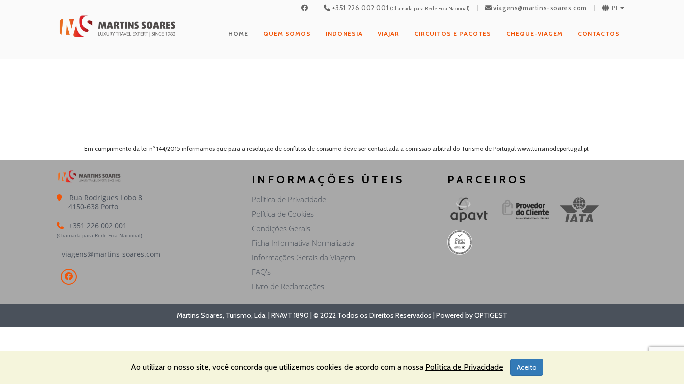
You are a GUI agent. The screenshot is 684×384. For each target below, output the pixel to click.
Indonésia (344, 34)
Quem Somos (287, 34)
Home (238, 34)
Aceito (527, 367)
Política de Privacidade (289, 199)
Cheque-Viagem (534, 34)
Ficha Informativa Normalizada (303, 243)
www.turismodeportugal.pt (553, 148)
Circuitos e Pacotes (452, 34)
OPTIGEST (490, 315)
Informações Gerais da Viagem (303, 257)
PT (615, 8)
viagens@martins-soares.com (540, 8)
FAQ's (261, 272)
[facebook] (304, 8)
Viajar (388, 34)
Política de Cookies (283, 214)
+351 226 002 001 (360, 8)
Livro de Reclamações (288, 287)
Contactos (599, 34)
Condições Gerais (281, 229)
